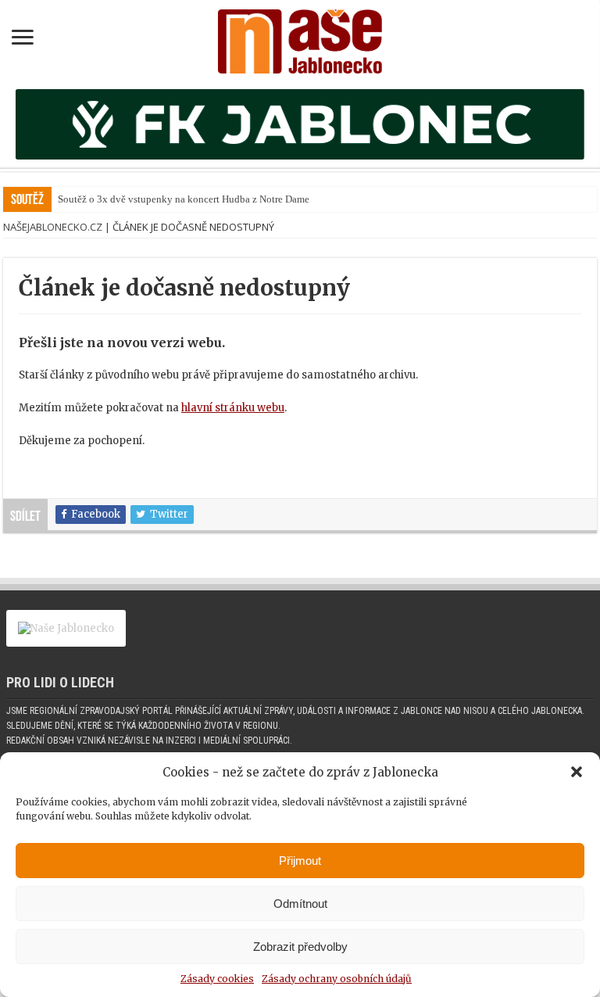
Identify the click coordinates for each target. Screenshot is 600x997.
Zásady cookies (217, 978)
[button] (576, 772)
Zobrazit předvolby (300, 946)
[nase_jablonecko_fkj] (300, 123)
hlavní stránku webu (232, 407)
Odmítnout (300, 903)
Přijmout (300, 860)
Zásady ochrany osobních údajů (337, 978)
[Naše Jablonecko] (300, 38)
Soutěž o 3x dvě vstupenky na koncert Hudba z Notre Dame (183, 199)
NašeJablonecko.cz (52, 227)
